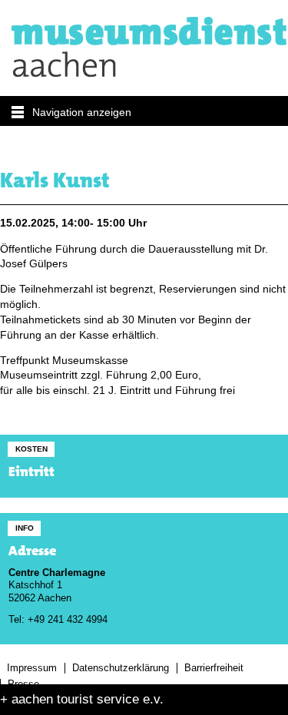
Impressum (32, 668)
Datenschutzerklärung (120, 668)
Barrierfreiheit (213, 668)
